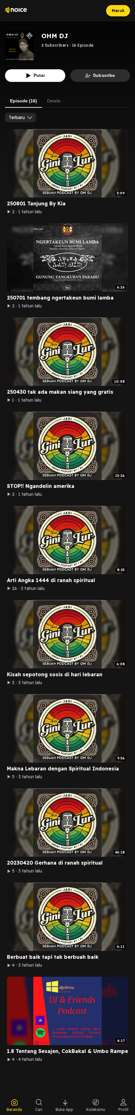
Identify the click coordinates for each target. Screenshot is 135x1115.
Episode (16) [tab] (23, 100)
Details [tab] (54, 100)
